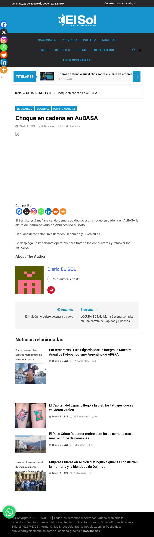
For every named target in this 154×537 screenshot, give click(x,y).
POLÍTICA (89, 40)
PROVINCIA (69, 40)
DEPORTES (62, 50)
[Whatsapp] (41, 211)
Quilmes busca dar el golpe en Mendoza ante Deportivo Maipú (123, 3)
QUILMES (81, 50)
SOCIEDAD (109, 40)
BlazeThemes (91, 530)
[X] (26, 211)
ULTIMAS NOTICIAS (64, 109)
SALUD (44, 50)
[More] (63, 211)
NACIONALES (47, 40)
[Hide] (1, 77)
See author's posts (66, 279)
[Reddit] (55, 211)
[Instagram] (33, 211)
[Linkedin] (48, 211)
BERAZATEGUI (104, 50)
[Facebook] (19, 211)
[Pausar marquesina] (136, 76)
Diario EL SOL (27, 126)
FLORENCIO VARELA (77, 60)
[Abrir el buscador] (133, 50)
